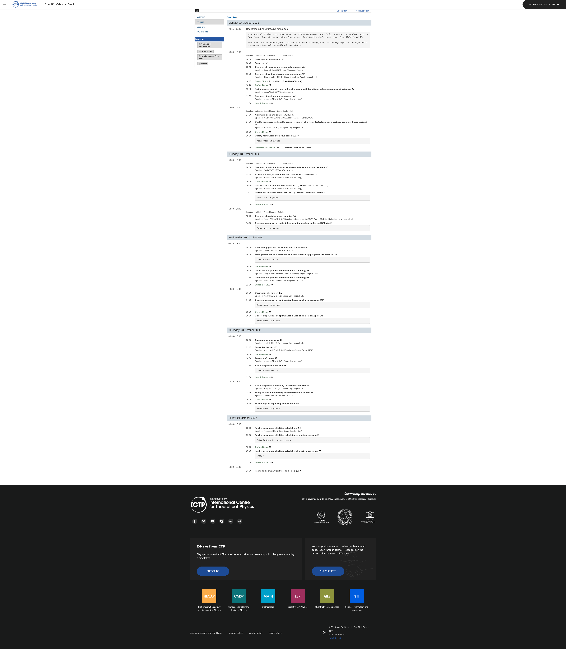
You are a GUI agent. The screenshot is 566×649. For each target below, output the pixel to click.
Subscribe (213, 571)
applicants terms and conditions (206, 633)
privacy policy (236, 633)
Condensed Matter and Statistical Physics (238, 608)
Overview (201, 17)
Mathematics (268, 607)
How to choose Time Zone (209, 57)
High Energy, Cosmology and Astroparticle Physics (209, 608)
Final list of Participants (205, 45)
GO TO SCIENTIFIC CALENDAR (544, 4)
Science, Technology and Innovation (356, 608)
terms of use (275, 633)
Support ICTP (328, 571)
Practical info (202, 32)
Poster (203, 63)
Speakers (201, 27)
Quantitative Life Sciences (327, 607)
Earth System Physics (297, 607)
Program (200, 22)
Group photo (206, 51)
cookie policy (255, 633)
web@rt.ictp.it (335, 638)
